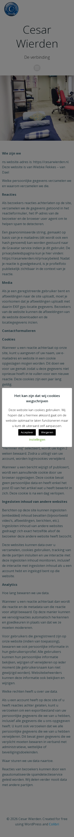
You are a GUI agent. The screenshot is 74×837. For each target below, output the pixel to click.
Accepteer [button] (27, 432)
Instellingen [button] (37, 439)
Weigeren (47, 432)
